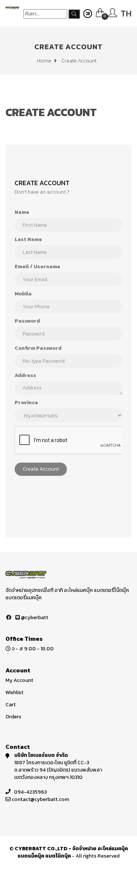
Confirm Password (38, 348)
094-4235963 (30, 792)
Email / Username (37, 266)
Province (26, 402)
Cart (10, 704)
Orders (13, 717)
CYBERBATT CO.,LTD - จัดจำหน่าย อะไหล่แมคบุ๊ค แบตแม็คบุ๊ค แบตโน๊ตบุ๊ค (71, 852)
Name (22, 212)
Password (27, 321)
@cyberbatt (34, 617)
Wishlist (14, 692)
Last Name (28, 239)
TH (126, 13)
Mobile (23, 294)
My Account (19, 680)
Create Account (41, 469)
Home (44, 61)
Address (25, 375)
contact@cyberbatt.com (40, 799)
